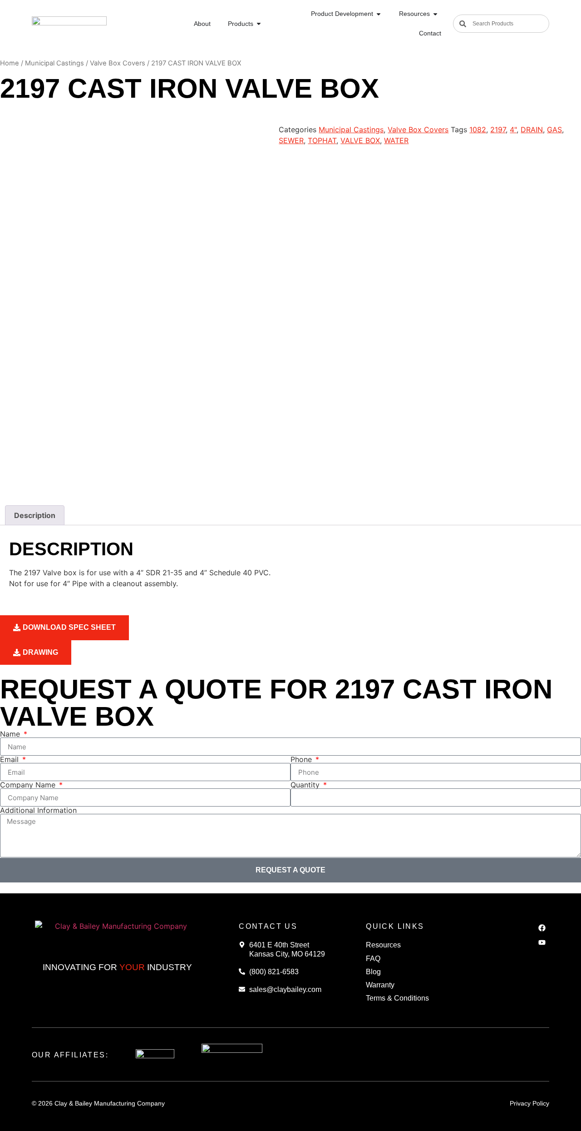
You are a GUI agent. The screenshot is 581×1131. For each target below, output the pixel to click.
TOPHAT (322, 140)
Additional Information (38, 810)
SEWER (291, 140)
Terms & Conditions (397, 998)
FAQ (373, 958)
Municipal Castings (54, 63)
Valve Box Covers (117, 63)
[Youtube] (542, 942)
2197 (498, 129)
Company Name (29, 784)
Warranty (380, 985)
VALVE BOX (360, 140)
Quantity (306, 784)
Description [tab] (34, 515)
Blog (373, 972)
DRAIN (532, 129)
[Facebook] (542, 928)
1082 (477, 129)
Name (11, 733)
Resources (383, 945)
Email (10, 759)
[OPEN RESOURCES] (435, 14)
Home (9, 63)
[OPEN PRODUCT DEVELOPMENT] (378, 14)
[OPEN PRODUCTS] (259, 24)
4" (513, 129)
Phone (302, 759)
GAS (554, 129)
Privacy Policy (529, 1103)
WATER (396, 140)
